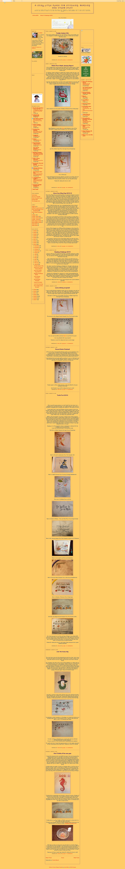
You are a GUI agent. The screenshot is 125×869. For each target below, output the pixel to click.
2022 (35, 230)
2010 (35, 294)
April (35, 259)
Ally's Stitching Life (87, 131)
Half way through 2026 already (86, 84)
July (35, 254)
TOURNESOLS (36, 136)
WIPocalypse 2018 (36, 222)
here (70, 82)
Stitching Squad (86, 103)
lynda (40, 32)
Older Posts (76, 857)
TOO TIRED (85, 97)
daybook (34, 206)
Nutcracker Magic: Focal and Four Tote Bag (37, 120)
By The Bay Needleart (38, 107)
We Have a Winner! (37, 149)
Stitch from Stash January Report (62, 65)
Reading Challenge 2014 (62, 252)
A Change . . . (36, 186)
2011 (34, 292)
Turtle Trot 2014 (38, 282)
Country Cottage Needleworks (37, 185)
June (35, 255)
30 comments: (69, 187)
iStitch (35, 139)
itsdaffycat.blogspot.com (70, 823)
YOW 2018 (34, 225)
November (36, 247)
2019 (35, 235)
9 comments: (69, 853)
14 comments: (70, 343)
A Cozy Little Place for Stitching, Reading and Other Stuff (62, 6)
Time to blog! (36, 169)
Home (62, 857)
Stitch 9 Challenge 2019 (46, 15)
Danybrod (35, 135)
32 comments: (70, 246)
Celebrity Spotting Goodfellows (87, 122)
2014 (34, 244)
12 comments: (69, 747)
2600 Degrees (73, 867)
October (36, 249)
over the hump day (38, 284)
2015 (35, 242)
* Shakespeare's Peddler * (37, 178)
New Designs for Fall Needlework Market (37, 132)
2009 (35, 296)
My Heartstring (36, 142)
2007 (35, 299)
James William (66, 867)
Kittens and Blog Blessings (86, 128)
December (36, 245)
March (36, 261)
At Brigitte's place (87, 106)
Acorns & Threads (36, 196)
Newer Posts (49, 857)
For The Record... (86, 115)
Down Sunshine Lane (37, 198)
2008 (35, 298)
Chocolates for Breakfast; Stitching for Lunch (87, 119)
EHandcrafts (35, 199)
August (36, 252)
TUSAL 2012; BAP (36, 217)
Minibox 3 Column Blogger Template (55, 867)
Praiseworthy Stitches (36, 130)
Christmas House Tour (38, 160)
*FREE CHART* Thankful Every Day (37, 144)
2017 (34, 239)
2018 (34, 237)
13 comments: (69, 389)
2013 (34, 289)
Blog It (84, 96)
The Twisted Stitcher (87, 87)
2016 (35, 240)
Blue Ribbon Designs (38, 118)
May (35, 257)
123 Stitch (34, 195)
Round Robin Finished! (62, 349)
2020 (35, 234)
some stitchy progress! (62, 287)
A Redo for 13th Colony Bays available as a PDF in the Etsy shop (38, 110)
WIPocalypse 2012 (36, 220)
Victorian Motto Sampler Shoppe (87, 93)
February (36, 262)
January (36, 264)
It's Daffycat (85, 99)
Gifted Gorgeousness (37, 208)
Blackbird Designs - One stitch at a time (38, 153)
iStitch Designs (37, 124)
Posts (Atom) (55, 860)
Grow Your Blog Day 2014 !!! (62, 193)
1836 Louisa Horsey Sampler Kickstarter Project (37, 180)
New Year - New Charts (38, 165)
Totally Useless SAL (38, 265)
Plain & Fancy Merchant (36, 159)
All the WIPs (35, 15)
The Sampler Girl (36, 201)
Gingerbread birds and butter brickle (38, 155)
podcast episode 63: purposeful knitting (37, 174)
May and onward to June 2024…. (87, 89)
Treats (84, 100)
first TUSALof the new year (62, 753)
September (37, 250)
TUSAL (33, 214)
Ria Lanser (35, 189)
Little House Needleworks (36, 115)
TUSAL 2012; (35, 216)
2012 (35, 291)
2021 (35, 232)
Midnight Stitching (37, 168)
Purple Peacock (86, 114)
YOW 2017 (34, 223)
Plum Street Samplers (36, 148)
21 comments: (69, 645)
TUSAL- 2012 (35, 219)
